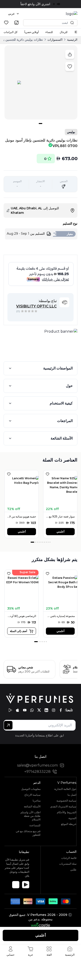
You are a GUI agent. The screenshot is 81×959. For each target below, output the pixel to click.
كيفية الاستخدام (61, 403)
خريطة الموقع (68, 824)
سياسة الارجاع (32, 794)
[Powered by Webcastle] (40, 925)
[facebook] (61, 710)
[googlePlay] (10, 710)
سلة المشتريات (67, 863)
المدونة (72, 818)
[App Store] (15, 884)
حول (69, 386)
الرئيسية (72, 39)
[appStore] (17, 710)
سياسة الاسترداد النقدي (63, 806)
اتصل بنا (72, 794)
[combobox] (13, 13)
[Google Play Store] (25, 884)
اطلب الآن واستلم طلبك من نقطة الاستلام (30, 816)
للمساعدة (34, 825)
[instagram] (53, 710)
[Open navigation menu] (75, 32)
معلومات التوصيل (30, 789)
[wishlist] (6, 22)
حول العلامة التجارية (65, 789)
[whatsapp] (32, 710)
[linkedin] (46, 710)
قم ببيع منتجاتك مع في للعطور (28, 832)
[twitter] (39, 710)
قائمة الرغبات (68, 858)
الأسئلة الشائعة (62, 438)
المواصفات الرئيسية (58, 368)
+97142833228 (37, 771)
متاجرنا (36, 800)
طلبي (73, 869)
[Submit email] (8, 725)
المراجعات (65, 421)
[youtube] (25, 710)
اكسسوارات (55, 39)
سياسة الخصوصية (66, 800)
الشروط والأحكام (66, 812)
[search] (16, 22)
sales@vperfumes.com (37, 765)
